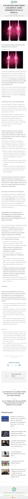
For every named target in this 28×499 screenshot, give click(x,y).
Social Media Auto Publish (8, 495)
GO (23, 492)
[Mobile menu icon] (2, 2)
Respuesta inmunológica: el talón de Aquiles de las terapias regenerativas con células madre (18, 433)
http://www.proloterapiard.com (17, 378)
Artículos (10, 356)
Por (18, 356)
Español (14, 497)
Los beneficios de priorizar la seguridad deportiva (17, 462)
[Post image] (5, 418)
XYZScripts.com (22, 495)
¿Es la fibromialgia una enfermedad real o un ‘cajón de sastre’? (18, 453)
